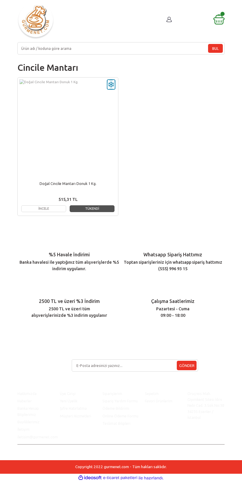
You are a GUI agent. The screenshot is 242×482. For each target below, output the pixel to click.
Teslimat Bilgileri (116, 423)
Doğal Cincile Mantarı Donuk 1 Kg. (68, 183)
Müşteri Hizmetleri (76, 416)
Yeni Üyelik (68, 401)
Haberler (24, 401)
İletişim (23, 429)
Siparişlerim (112, 393)
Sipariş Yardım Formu (120, 401)
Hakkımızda (27, 393)
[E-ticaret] (120, 478)
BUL (215, 48)
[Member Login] (169, 19)
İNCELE (43, 208)
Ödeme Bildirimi (115, 408)
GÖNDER (186, 365)
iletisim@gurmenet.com (37, 437)
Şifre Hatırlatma (73, 408)
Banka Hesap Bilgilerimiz (28, 411)
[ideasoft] (90, 478)
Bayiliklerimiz (28, 422)
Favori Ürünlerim (158, 401)
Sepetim (152, 393)
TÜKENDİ (92, 208)
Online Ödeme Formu (120, 416)
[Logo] (35, 20)
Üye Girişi (68, 393)
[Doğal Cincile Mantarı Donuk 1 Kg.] (67, 127)
